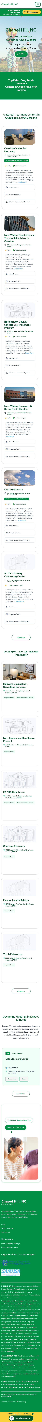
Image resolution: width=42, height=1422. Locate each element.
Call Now (22, 54)
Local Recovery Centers (9, 1247)
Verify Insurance (7, 1228)
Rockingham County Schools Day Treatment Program (17, 324)
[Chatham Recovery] (19, 834)
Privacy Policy (21, 1402)
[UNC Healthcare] (19, 478)
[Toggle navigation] (38, 4)
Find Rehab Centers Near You (19, 1120)
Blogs (3, 1224)
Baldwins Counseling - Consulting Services (15, 685)
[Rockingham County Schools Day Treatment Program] (19, 310)
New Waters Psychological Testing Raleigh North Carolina (19, 238)
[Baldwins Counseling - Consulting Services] (19, 672)
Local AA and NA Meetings (10, 1244)
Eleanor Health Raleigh (16, 900)
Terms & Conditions (8, 1402)
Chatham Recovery (14, 846)
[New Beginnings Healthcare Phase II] (19, 726)
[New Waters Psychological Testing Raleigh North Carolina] (19, 223)
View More (21, 637)
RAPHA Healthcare (14, 792)
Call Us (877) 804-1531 (15, 1127)
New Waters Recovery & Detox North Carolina (18, 407)
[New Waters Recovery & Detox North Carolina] (19, 394)
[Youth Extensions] (19, 942)
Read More (22, 182)
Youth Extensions (12, 954)
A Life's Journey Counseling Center (14, 575)
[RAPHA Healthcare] (19, 780)
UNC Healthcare (13, 489)
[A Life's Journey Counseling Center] (19, 562)
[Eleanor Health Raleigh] (19, 888)
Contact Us (5, 1232)
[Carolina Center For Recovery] (19, 137)
